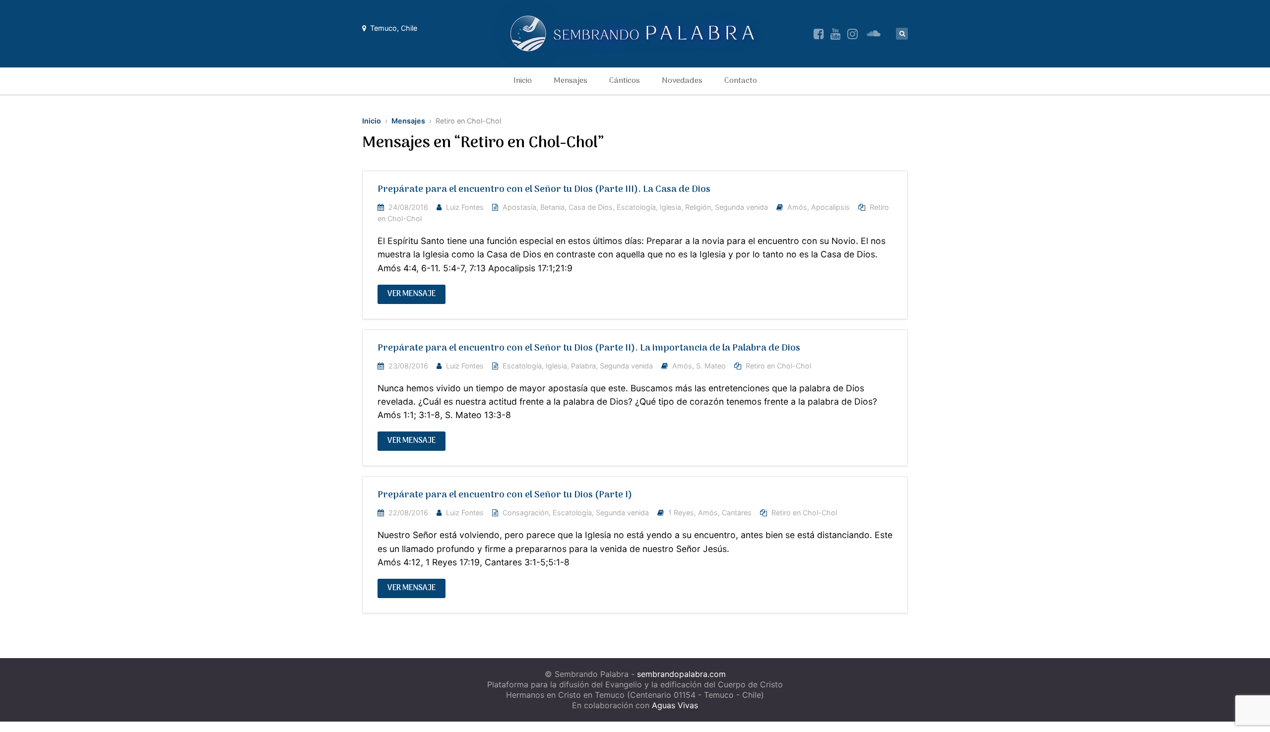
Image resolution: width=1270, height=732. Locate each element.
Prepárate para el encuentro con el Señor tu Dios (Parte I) (505, 495)
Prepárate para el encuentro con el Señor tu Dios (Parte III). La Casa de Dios (544, 189)
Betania (552, 207)
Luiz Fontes (465, 207)
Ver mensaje (411, 294)
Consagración (526, 512)
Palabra (583, 366)
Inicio (522, 80)
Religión (698, 207)
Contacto (740, 80)
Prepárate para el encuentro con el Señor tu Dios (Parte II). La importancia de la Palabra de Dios (589, 348)
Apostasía (519, 207)
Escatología (636, 207)
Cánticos (624, 80)
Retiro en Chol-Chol (778, 366)
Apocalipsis (830, 207)
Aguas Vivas (675, 705)
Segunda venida (741, 207)
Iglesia (670, 207)
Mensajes (570, 80)
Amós (797, 207)
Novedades (682, 80)
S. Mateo (711, 366)
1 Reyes (681, 512)
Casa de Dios (591, 207)
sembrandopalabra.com (681, 674)
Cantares (737, 512)
